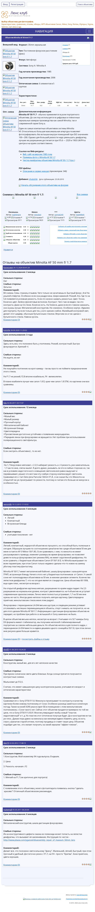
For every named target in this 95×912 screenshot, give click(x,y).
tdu (5, 402)
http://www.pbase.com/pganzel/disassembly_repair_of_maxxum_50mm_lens (39, 840)
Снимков (65, 48)
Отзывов (65, 45)
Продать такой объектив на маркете (75, 241)
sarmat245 (59, 214)
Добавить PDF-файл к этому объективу (75, 234)
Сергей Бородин (81, 895)
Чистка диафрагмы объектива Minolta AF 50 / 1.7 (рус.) (49, 160)
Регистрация (17, 4)
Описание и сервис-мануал (36, 171)
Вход (5, 4)
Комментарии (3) (11, 319)
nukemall (7, 809)
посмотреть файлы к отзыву (35, 639)
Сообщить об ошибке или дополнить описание (72, 226)
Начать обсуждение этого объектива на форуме (44, 185)
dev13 (6, 743)
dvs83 (6, 649)
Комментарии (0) (11, 392)
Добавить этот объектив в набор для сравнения (72, 237)
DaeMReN (80, 214)
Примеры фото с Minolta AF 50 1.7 (39, 157)
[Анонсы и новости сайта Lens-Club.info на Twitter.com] (42, 899)
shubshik (33, 179)
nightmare (16, 214)
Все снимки (82, 194)
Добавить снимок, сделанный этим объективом (72, 230)
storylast (37, 214)
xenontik (7, 504)
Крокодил (8, 267)
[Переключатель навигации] (89, 31)
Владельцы (66, 56)
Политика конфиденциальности (76, 899)
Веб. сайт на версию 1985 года (37, 154)
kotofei (6, 330)
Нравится (8, 249)
